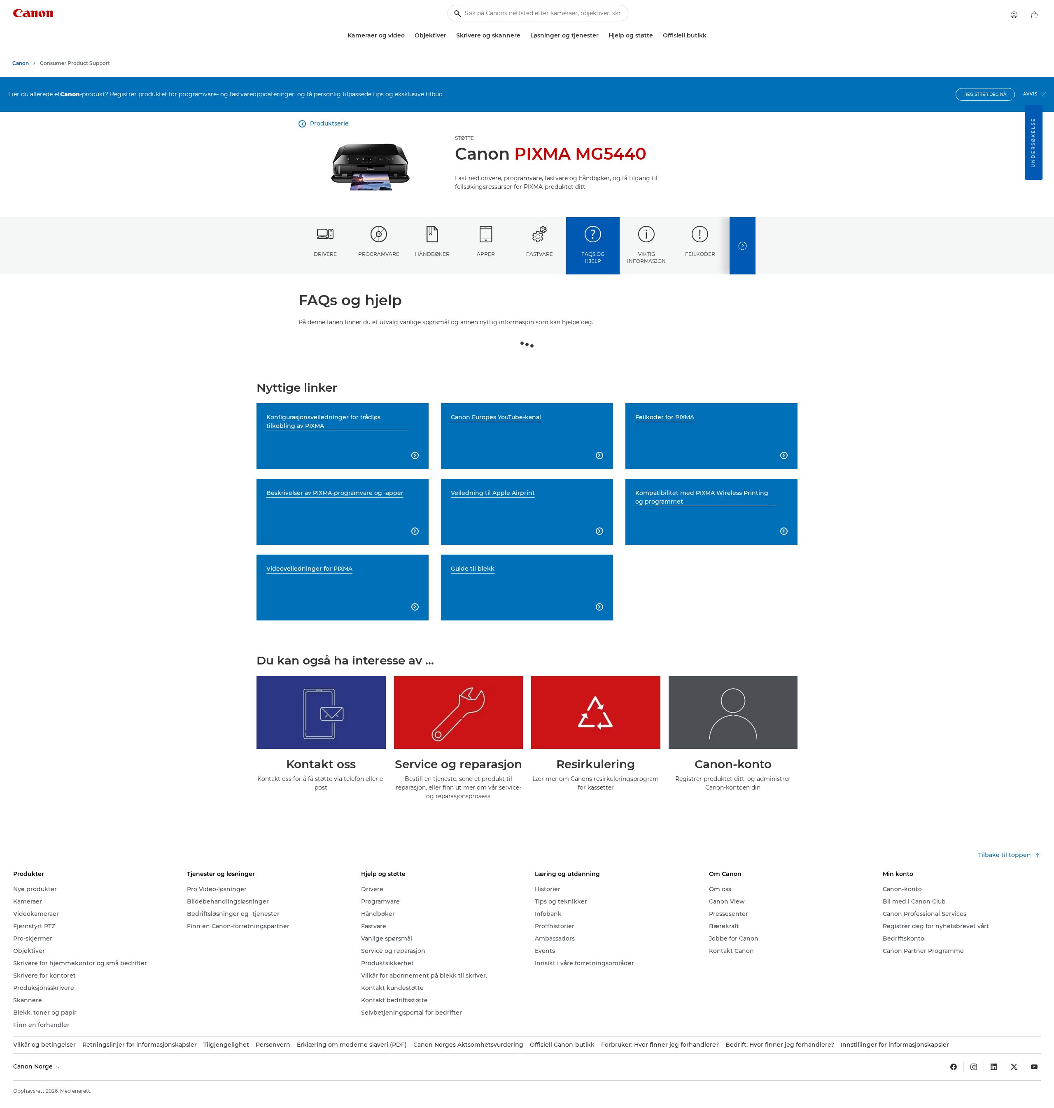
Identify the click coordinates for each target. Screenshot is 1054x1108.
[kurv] (1034, 14)
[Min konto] (1014, 14)
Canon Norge (33, 1066)
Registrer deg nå (985, 94)
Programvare (378, 254)
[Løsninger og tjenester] (602, 35)
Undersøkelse (1033, 142)
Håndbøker (432, 254)
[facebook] (953, 1067)
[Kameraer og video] (408, 35)
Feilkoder (700, 254)
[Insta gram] (973, 1067)
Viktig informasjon (646, 257)
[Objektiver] (449, 35)
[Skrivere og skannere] (523, 35)
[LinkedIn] (994, 1067)
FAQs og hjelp (592, 257)
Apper (486, 254)
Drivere (325, 254)
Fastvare (539, 254)
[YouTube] (1034, 1067)
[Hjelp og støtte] (656, 35)
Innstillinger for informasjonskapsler (895, 1044)
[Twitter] (1014, 1067)
